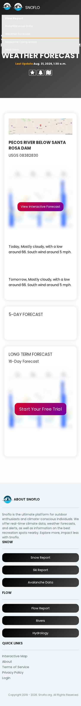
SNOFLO (32, 7)
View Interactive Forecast (40, 206)
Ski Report (40, 570)
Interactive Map (14, 656)
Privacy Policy (12, 672)
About (7, 661)
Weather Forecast (17, 34)
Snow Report (40, 557)
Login (6, 677)
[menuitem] (40, 18)
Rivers (40, 620)
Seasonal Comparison (21, 42)
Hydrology (40, 633)
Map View (12, 49)
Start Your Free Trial (40, 409)
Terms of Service (15, 667)
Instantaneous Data (19, 26)
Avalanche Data (40, 582)
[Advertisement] (40, 264)
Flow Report (14, 18)
